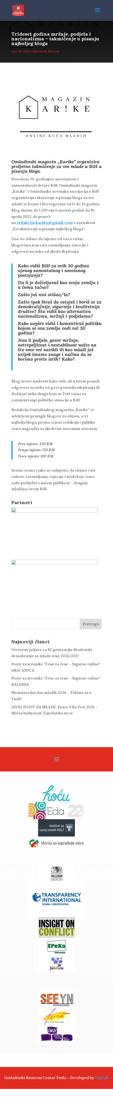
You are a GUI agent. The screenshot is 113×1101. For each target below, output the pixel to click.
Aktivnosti (39, 51)
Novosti (53, 51)
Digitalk (102, 1077)
